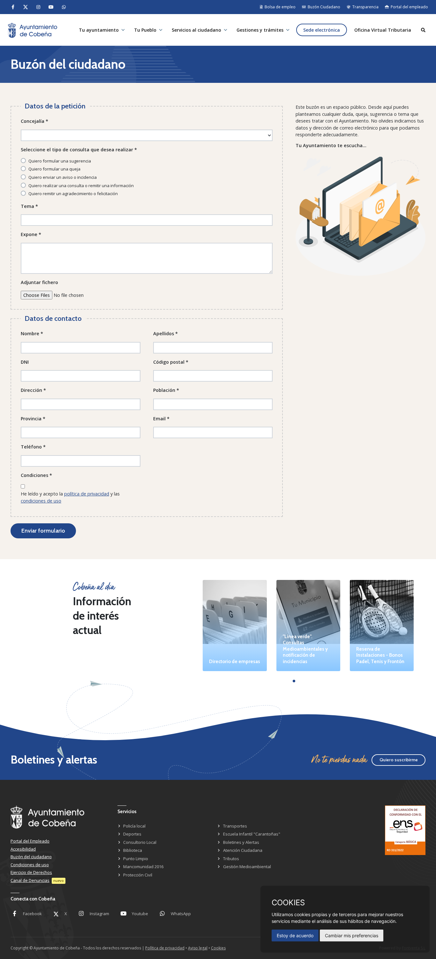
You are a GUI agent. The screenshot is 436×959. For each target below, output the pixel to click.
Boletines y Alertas (241, 842)
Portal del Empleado (30, 841)
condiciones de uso (41, 501)
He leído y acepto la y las (70, 497)
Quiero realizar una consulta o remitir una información (81, 185)
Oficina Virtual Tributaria (382, 30)
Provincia (33, 419)
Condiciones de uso (30, 865)
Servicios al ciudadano (196, 30)
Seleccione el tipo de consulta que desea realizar (79, 150)
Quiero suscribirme (399, 759)
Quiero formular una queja (54, 169)
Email (161, 419)
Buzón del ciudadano (31, 857)
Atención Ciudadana (242, 850)
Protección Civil (137, 875)
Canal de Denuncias (30, 880)
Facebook (32, 913)
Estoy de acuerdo (295, 935)
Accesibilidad (23, 849)
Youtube (140, 913)
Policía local (134, 826)
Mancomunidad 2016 (143, 866)
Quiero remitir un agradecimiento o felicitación (73, 193)
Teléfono (33, 447)
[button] (294, 681)
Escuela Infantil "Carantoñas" (251, 834)
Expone (31, 234)
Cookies (218, 948)
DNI (25, 362)
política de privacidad (86, 494)
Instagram (99, 913)
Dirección (33, 390)
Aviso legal (197, 948)
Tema (29, 206)
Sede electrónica (321, 30)
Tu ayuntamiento (99, 30)
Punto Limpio (135, 858)
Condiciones (36, 475)
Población (166, 390)
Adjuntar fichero (39, 282)
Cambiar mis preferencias (351, 935)
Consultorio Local (139, 842)
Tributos (231, 858)
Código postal (170, 362)
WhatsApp (181, 913)
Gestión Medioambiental (247, 866)
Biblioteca (132, 850)
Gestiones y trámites (260, 30)
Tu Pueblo (145, 30)
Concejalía (34, 121)
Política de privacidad (164, 948)
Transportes (235, 826)
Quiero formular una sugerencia (59, 161)
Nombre (32, 333)
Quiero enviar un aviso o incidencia (62, 177)
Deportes (132, 834)
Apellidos (165, 333)
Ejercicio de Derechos (31, 872)
